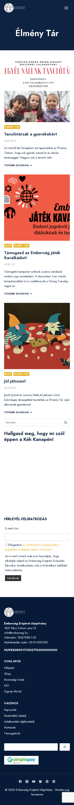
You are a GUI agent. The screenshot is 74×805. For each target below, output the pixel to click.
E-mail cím (11, 528)
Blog (8, 245)
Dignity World (12, 691)
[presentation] (37, 89)
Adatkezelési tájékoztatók (19, 721)
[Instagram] (27, 782)
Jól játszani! (15, 381)
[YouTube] (33, 782)
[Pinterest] (47, 782)
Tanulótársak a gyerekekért (30, 134)
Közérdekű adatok (15, 716)
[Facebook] (20, 782)
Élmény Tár (12, 126)
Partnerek (10, 727)
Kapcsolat (10, 710)
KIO (6, 685)
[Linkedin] (54, 782)
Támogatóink (12, 733)
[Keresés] (65, 747)
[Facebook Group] (40, 782)
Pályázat (9, 668)
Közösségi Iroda (14, 680)
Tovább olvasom (18, 165)
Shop (7, 674)
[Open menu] (66, 8)
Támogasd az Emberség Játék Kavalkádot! (32, 255)
